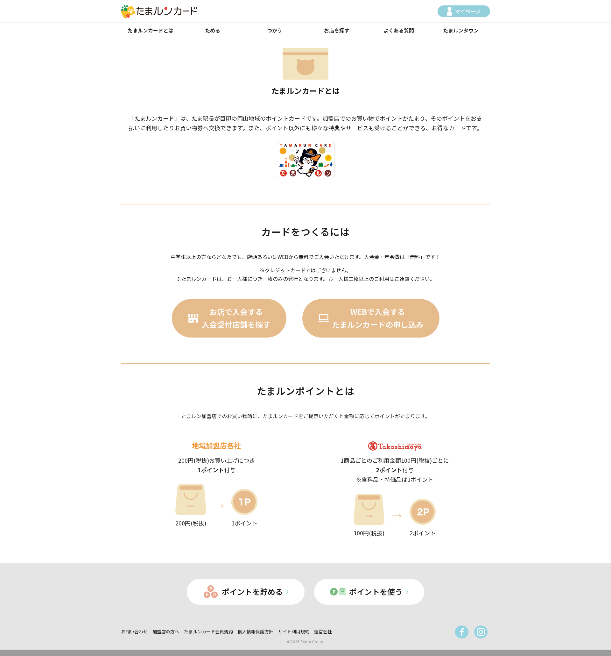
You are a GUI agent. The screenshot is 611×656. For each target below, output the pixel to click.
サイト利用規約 (293, 631)
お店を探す (336, 30)
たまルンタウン (461, 30)
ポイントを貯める (252, 591)
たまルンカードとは (150, 30)
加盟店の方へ (165, 631)
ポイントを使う (376, 591)
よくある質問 (398, 30)
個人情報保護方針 (255, 631)
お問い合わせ (134, 631)
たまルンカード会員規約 (208, 631)
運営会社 (323, 631)
